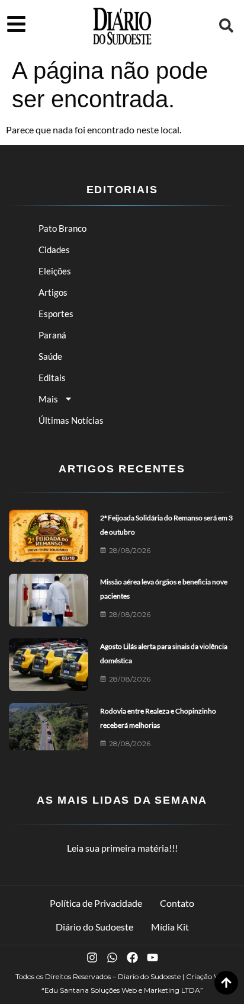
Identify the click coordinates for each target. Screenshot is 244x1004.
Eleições (54, 271)
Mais (48, 399)
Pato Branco (62, 228)
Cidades (54, 249)
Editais (52, 377)
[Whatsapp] (112, 957)
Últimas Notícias (71, 420)
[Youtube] (152, 957)
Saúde (50, 356)
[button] (226, 25)
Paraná (52, 335)
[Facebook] (132, 957)
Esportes (55, 313)
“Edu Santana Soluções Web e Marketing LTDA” (122, 990)
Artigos (53, 292)
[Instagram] (92, 957)
